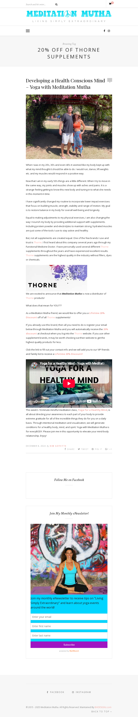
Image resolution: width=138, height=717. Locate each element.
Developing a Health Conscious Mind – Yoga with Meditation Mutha (65, 83)
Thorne (38, 242)
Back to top (100, 711)
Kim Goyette (58, 446)
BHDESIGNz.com (103, 707)
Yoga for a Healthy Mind (92, 410)
